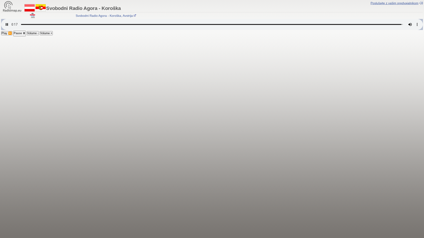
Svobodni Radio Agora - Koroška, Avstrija (102, 15)
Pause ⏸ (19, 33)
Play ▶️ (7, 33)
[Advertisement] (212, 69)
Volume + (46, 33)
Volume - (32, 33)
